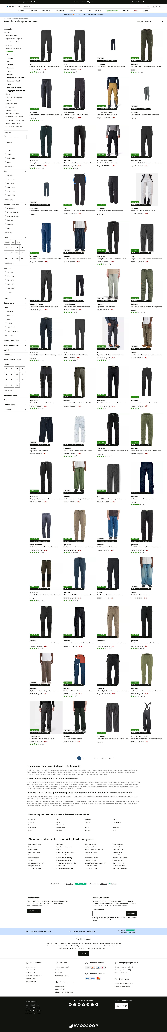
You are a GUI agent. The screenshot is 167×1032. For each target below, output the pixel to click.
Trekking (10, 58)
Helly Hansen (60, 827)
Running (10, 74)
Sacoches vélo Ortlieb (119, 857)
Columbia (87, 822)
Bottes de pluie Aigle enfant (93, 849)
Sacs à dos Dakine (90, 868)
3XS (13, 242)
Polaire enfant (89, 847)
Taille (6, 237)
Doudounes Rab (117, 849)
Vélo (81, 10)
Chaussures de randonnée (65, 852)
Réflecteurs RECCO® (11, 345)
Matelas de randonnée (36, 863)
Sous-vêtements (11, 35)
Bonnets (8, 100)
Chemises (9, 45)
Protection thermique (12, 359)
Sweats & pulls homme (13, 48)
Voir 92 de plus (8, 166)
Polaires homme (33, 857)
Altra (57, 819)
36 (22, 374)
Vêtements (21, 10)
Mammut (87, 830)
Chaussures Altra (118, 860)
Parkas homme (33, 855)
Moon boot (60, 825)
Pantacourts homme (12, 113)
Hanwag (115, 825)
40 (11, 379)
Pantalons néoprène (14, 87)
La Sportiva (32, 827)
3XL (17, 253)
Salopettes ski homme (13, 123)
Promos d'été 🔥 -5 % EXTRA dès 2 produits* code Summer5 (84, 14)
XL (6, 253)
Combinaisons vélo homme (15, 120)
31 (22, 368)
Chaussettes (10, 107)
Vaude (86, 827)
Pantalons (9, 51)
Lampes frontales (34, 866)
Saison (6, 400)
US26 (17, 258)
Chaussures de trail (62, 855)
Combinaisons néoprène (14, 126)
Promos (135, 10)
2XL (12, 253)
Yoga (9, 71)
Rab (29, 825)
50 (17, 385)
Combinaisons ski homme (14, 117)
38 (6, 379)
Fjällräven (87, 819)
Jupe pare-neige (10, 395)
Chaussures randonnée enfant (66, 863)
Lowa (30, 830)
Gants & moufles (11, 104)
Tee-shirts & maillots (12, 42)
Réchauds (59, 844)
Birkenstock (116, 827)
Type (6, 308)
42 (17, 379)
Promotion (8, 268)
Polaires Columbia (90, 860)
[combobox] (15, 137)
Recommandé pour (11, 204)
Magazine (146, 10)
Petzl (113, 830)
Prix (5, 171)
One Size (7, 242)
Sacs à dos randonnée (64, 847)
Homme (9, 18)
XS (6, 247)
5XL (6, 258)
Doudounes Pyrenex (91, 855)
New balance (116, 822)
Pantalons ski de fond (14, 81)
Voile (9, 84)
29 (11, 368)
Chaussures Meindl (90, 866)
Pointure (7, 364)
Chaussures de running (64, 857)
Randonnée (46, 10)
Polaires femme (33, 849)
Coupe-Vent (9, 303)
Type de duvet (9, 404)
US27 (22, 258)
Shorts (8, 94)
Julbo (114, 819)
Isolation (7, 350)
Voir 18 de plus (8, 335)
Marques (125, 10)
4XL (22, 253)
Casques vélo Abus (118, 866)
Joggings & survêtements (16, 91)
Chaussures (34, 10)
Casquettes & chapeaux (14, 97)
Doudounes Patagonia (119, 868)
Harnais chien (117, 852)
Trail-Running (59, 10)
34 (17, 374)
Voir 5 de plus (8, 199)
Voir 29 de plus (8, 263)
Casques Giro (116, 847)
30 (17, 368)
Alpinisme (10, 64)
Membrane (8, 355)
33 (11, 374)
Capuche (7, 409)
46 (6, 385)
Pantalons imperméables (16, 77)
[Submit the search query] (148, 7)
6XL (12, 258)
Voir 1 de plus (8, 390)
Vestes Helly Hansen (91, 857)
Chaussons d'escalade (64, 860)
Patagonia (31, 819)
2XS (18, 242)
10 (94, 758)
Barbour (59, 830)
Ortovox (31, 822)
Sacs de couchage (34, 868)
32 (6, 374)
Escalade (72, 10)
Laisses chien (116, 855)
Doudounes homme (35, 852)
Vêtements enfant (90, 844)
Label (6, 298)
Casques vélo (61, 866)
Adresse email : (98, 910)
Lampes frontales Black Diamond (95, 863)
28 (6, 368)
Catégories (8, 29)
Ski (8, 61)
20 (98, 758)
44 (22, 379)
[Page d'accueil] (5, 18)
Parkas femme (33, 847)
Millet (58, 822)
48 (11, 385)
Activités (98, 10)
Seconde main (113, 10)
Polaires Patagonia (90, 852)
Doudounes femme (34, 844)
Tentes (30, 860)
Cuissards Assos (117, 844)
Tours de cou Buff (118, 863)
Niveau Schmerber (11, 340)
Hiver (89, 10)
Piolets (58, 849)
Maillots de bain (11, 110)
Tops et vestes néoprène (14, 38)
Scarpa (86, 825)
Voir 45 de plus (9, 232)
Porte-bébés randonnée (64, 868)
